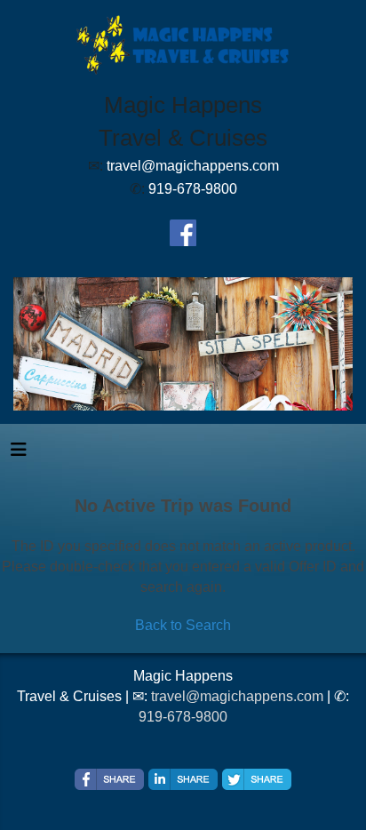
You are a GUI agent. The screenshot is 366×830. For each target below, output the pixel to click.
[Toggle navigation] (18, 454)
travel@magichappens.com (237, 696)
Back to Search (183, 625)
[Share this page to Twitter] (256, 779)
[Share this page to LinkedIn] (183, 779)
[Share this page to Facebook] (109, 779)
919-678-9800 (183, 716)
